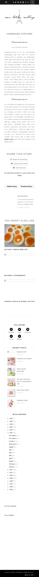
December (13, 435)
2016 (11, 424)
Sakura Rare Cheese (23, 390)
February (12, 464)
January (12, 467)
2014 (11, 430)
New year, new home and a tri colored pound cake (24, 381)
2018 (11, 421)
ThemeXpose (19, 572)
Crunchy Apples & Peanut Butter (19, 301)
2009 (11, 478)
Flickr (19, 332)
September (13, 444)
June (10, 452)
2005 (11, 489)
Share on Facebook (20, 159)
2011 (10, 472)
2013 (11, 433)
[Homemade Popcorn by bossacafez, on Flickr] (19, 42)
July (10, 450)
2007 (11, 484)
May (10, 455)
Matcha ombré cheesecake (21, 370)
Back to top (29, 575)
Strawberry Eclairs (22, 400)
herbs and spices (16, 173)
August (11, 447)
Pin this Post (21, 168)
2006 (11, 487)
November (13, 438)
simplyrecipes (9, 139)
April (10, 458)
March (11, 461)
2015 (11, 427)
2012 (11, 470)
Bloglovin (28, 332)
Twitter (11, 339)
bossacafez (23, 196)
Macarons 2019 (21, 352)
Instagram (11, 332)
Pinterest (19, 339)
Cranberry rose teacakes (24, 358)
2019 (11, 418)
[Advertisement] (18, 548)
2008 (11, 481)
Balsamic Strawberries (14, 275)
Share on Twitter (21, 163)
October (12, 441)
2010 (11, 475)
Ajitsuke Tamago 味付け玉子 (16, 249)
